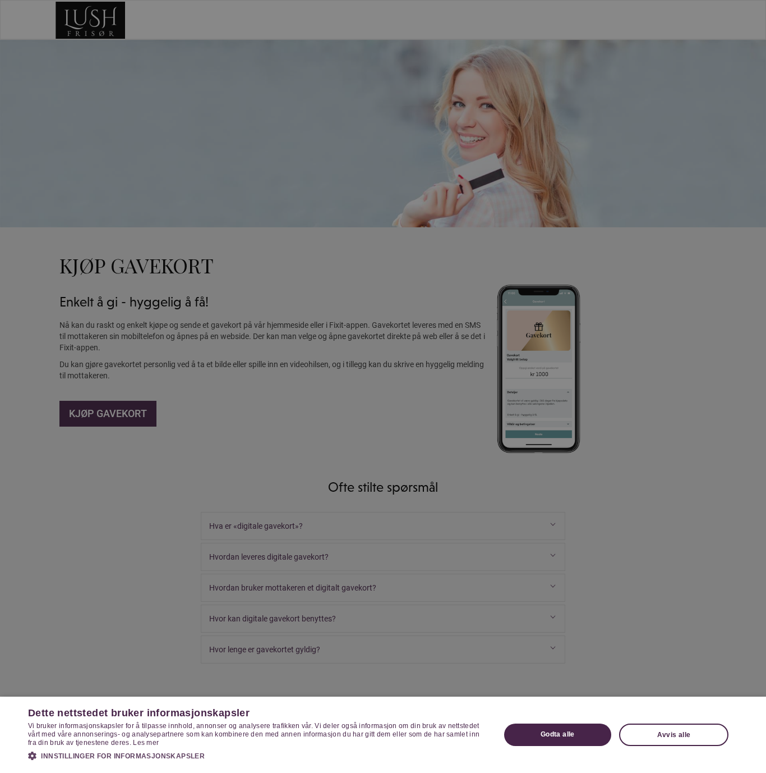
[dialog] (383, 735)
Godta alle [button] (558, 734)
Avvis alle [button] (674, 735)
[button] (257, 755)
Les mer (146, 743)
